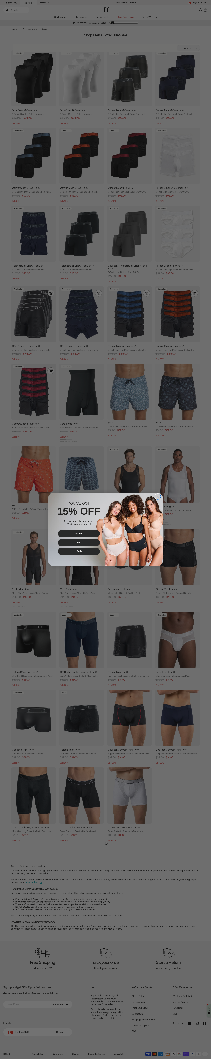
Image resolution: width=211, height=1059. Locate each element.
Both (79, 551)
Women (79, 533)
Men (79, 542)
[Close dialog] (158, 496)
